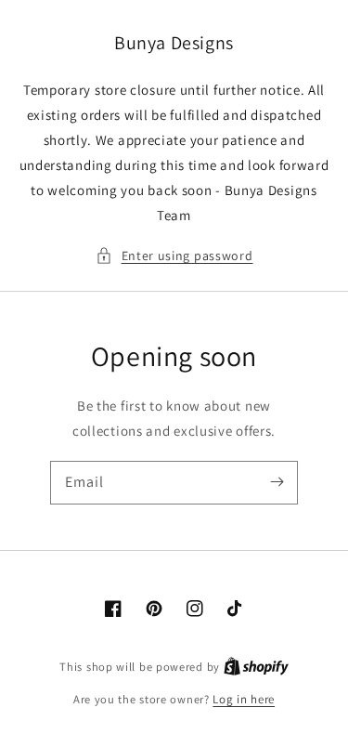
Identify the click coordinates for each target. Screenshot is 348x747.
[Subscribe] (276, 482)
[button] (174, 256)
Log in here (244, 699)
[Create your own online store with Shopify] (256, 667)
